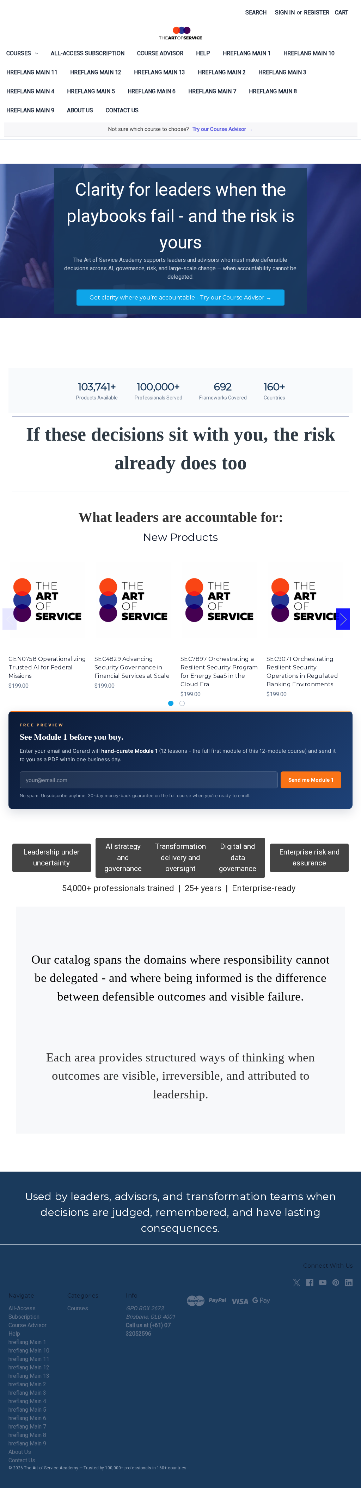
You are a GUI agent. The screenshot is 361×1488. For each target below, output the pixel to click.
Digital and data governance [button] (237, 857)
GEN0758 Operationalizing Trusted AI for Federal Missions (47, 667)
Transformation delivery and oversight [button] (180, 857)
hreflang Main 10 (309, 53)
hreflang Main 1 (247, 53)
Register (316, 12)
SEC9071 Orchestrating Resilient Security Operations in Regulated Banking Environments (302, 672)
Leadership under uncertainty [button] (51, 858)
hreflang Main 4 (30, 91)
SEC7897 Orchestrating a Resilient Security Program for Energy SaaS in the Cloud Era (219, 672)
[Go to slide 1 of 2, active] (170, 703)
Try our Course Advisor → (222, 129)
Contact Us (122, 110)
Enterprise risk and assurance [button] (309, 858)
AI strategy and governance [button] (123, 857)
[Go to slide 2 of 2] (182, 703)
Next (343, 619)
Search (256, 12)
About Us (80, 110)
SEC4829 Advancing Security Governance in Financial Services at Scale (132, 667)
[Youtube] (322, 1282)
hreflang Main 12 (95, 72)
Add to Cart (47, 607)
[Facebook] (309, 1282)
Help (203, 53)
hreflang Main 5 (91, 91)
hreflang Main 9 (30, 110)
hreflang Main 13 (159, 72)
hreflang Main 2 (222, 72)
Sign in (285, 12)
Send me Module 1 (311, 780)
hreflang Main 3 (282, 72)
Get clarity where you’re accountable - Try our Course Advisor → (180, 297)
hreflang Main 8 (273, 91)
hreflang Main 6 (152, 91)
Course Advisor (160, 53)
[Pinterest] (335, 1282)
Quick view (46, 593)
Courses (18, 53)
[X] (296, 1282)
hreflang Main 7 (212, 91)
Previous (9, 619)
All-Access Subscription (87, 53)
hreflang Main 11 (31, 72)
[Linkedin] (349, 1282)
